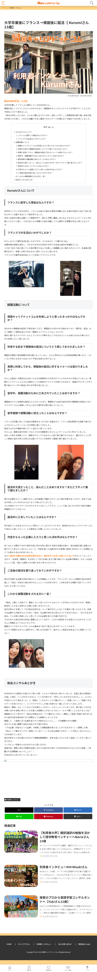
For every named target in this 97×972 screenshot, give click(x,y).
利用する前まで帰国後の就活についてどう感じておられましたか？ (43, 149)
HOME (9, 944)
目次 (45, 127)
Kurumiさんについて (24, 132)
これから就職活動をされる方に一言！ (32, 176)
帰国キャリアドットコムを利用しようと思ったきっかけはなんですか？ (44, 145)
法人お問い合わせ (65, 944)
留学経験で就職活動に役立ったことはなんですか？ (37, 159)
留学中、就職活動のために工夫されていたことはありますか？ (41, 156)
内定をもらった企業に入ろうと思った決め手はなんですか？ (40, 169)
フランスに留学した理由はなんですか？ (33, 135)
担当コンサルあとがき (24, 179)
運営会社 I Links (84, 944)
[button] (78, 816)
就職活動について (22, 142)
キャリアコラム (24, 944)
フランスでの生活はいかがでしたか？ (32, 138)
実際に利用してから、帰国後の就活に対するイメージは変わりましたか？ (45, 152)
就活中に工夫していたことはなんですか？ (33, 166)
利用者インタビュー (13, 800)
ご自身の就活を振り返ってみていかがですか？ (35, 173)
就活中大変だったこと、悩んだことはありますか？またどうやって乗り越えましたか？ (50, 162)
